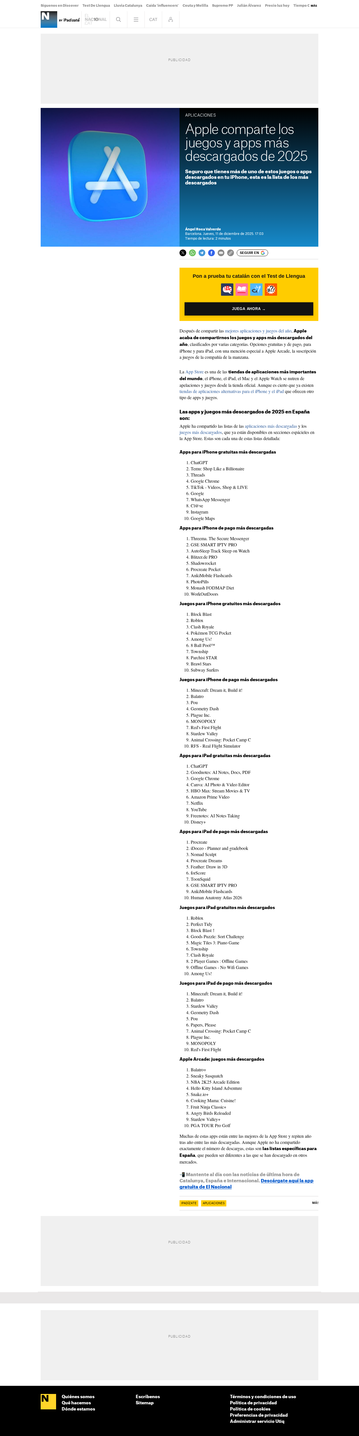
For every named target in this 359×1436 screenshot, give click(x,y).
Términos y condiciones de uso (263, 1397)
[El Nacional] (48, 1402)
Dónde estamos (78, 1409)
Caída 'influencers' (162, 5)
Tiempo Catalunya (309, 5)
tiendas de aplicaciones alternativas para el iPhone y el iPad (232, 391)
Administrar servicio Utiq (257, 1421)
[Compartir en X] (183, 252)
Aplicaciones (214, 1203)
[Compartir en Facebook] (211, 252)
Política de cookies (250, 1409)
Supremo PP (222, 5)
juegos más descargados (201, 432)
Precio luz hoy (277, 5)
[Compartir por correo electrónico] (221, 252)
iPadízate (189, 1203)
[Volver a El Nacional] (96, 19)
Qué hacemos (76, 1403)
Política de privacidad (253, 1403)
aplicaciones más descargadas (271, 426)
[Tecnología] (49, 19)
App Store (194, 371)
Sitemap (145, 1403)
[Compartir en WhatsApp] (192, 252)
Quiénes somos (78, 1397)
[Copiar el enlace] (230, 252)
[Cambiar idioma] (153, 19)
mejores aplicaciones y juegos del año (258, 331)
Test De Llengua (96, 5)
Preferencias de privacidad (259, 1415)
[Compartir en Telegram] (202, 252)
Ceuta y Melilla (195, 5)
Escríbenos (148, 1397)
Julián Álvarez (249, 5)
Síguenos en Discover (60, 5)
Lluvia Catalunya (128, 5)
